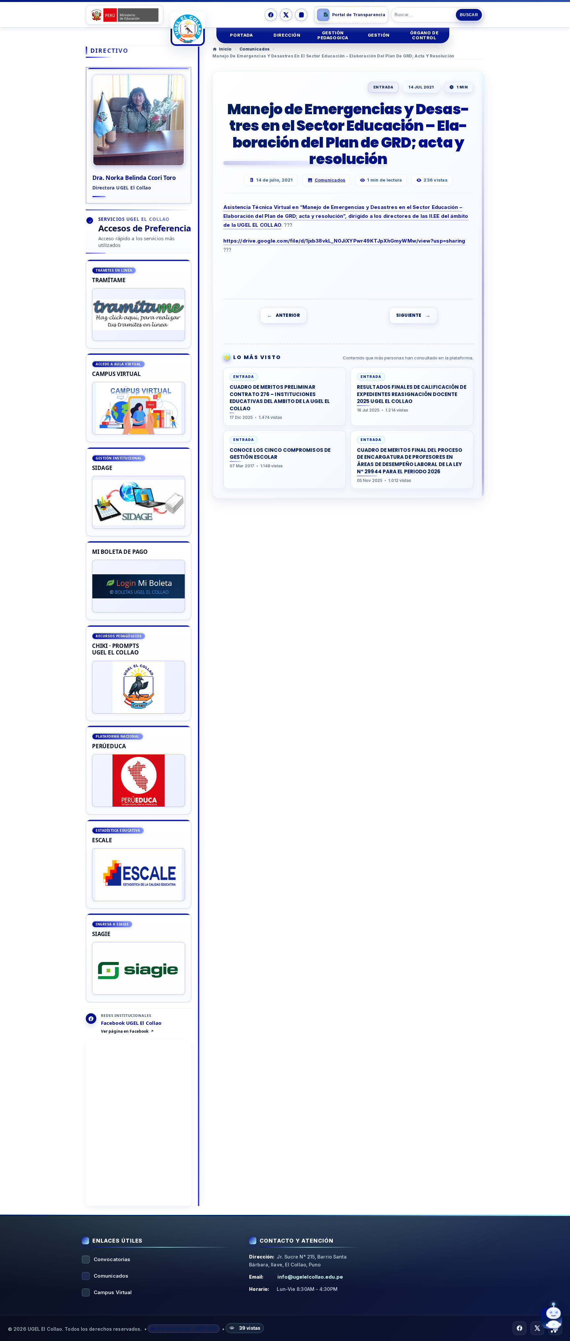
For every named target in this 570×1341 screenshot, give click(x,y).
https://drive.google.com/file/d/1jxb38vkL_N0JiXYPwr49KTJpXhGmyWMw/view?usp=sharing (344, 241)
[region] (138, 631)
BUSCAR (469, 15)
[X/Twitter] (286, 15)
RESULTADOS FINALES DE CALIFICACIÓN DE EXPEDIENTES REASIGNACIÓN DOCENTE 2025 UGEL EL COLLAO (411, 394)
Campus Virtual (113, 1292)
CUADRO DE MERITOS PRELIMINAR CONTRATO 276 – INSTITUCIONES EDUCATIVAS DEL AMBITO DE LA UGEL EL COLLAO (280, 397)
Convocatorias (112, 1259)
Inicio (225, 49)
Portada (241, 35)
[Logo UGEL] (188, 29)
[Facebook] (271, 15)
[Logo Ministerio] (124, 15)
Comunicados (254, 49)
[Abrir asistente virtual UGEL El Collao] (551, 1317)
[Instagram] (301, 15)
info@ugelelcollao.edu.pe (310, 1277)
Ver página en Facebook (124, 1031)
